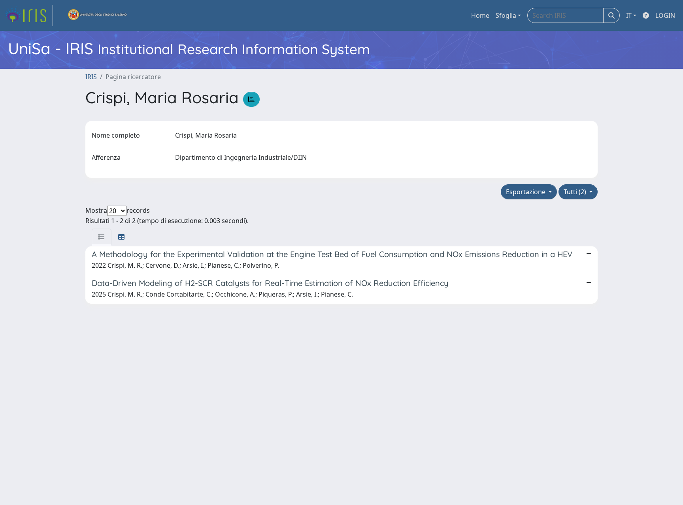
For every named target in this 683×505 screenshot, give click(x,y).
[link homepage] (29, 15)
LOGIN (665, 15)
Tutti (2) (576, 191)
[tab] (101, 237)
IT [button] (629, 15)
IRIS (91, 76)
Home (480, 15)
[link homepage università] (97, 15)
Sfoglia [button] (506, 15)
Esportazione (526, 191)
